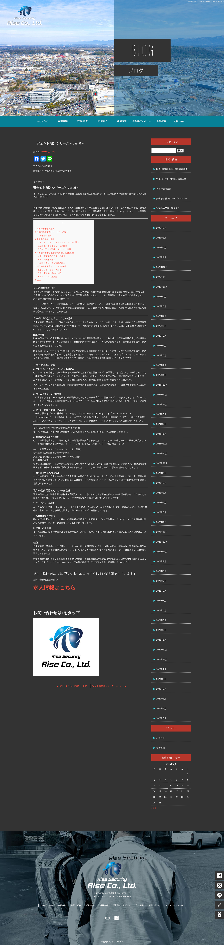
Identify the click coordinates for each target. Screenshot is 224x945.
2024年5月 (161, 414)
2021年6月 (161, 591)
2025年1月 (161, 375)
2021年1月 (161, 640)
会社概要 (161, 121)
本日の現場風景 (163, 188)
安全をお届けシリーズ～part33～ (172, 198)
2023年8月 (161, 483)
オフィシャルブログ (174, 905)
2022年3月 (161, 512)
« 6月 (154, 808)
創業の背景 (44, 235)
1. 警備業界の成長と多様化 (51, 256)
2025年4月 (161, 345)
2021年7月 (161, 581)
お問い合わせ (181, 121)
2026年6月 (161, 228)
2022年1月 (161, 522)
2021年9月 (161, 561)
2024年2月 (161, 424)
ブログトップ (171, 141)
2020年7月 (161, 689)
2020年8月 (161, 679)
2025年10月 (161, 287)
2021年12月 (161, 532)
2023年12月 (161, 444)
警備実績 (160, 748)
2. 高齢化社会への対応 (49, 273)
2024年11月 (161, 394)
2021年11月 (161, 542)
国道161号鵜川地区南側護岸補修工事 (173, 169)
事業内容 (63, 121)
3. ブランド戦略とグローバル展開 (54, 249)
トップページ (43, 121)
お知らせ (160, 738)
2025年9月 (161, 296)
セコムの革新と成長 (44, 239)
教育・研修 (82, 121)
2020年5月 (161, 708)
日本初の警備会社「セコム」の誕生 (51, 232)
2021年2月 (161, 630)
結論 (38, 280)
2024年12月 (161, 385)
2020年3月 (161, 718)
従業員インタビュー (141, 121)
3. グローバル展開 (47, 277)
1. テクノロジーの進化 (49, 270)
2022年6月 (161, 493)
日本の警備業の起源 (44, 229)
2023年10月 (161, 463)
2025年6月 (161, 326)
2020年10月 (161, 659)
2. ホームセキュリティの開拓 (52, 246)
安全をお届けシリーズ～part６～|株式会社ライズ (206, 1)
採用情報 (122, 121)
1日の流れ (102, 121)
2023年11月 (161, 453)
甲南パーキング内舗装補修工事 (171, 179)
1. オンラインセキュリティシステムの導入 (58, 242)
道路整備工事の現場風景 (168, 208)
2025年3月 (161, 355)
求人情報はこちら (54, 587)
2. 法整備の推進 (46, 259)
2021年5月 (161, 600)
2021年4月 (161, 610)
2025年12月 (161, 267)
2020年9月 (161, 669)
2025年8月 (161, 306)
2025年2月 (161, 365)
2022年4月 (161, 502)
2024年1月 (161, 434)
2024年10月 (161, 404)
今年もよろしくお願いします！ (72, 686)
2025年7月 (161, 316)
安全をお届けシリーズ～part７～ (109, 686)
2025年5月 (161, 336)
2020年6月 (161, 699)
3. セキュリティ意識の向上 (51, 263)
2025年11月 (161, 277)
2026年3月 (161, 238)
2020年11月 (161, 649)
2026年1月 (161, 257)
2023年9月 (161, 473)
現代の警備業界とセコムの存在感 (50, 266)
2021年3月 (161, 620)
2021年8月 (161, 571)
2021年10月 (161, 551)
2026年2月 (161, 247)
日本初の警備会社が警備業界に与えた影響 (54, 253)
